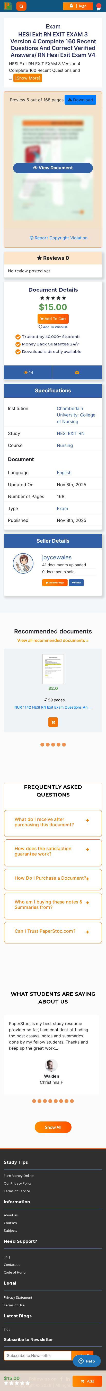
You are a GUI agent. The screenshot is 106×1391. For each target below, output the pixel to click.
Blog (7, 1329)
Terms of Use (14, 1305)
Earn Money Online (19, 1175)
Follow (77, 582)
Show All (53, 1127)
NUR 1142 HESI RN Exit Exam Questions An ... (53, 707)
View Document (55, 167)
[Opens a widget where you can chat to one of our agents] (87, 1361)
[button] (98, 6)
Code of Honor (15, 1272)
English (64, 472)
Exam (62, 508)
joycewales (57, 557)
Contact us (12, 1264)
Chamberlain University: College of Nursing (76, 415)
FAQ (7, 1257)
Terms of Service (17, 1191)
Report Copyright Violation (60, 237)
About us (11, 1215)
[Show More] (27, 78)
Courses (10, 1222)
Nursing (65, 445)
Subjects (10, 1230)
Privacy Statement (18, 1297)
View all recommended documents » (53, 640)
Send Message (56, 582)
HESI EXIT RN (71, 433)
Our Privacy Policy (18, 1183)
